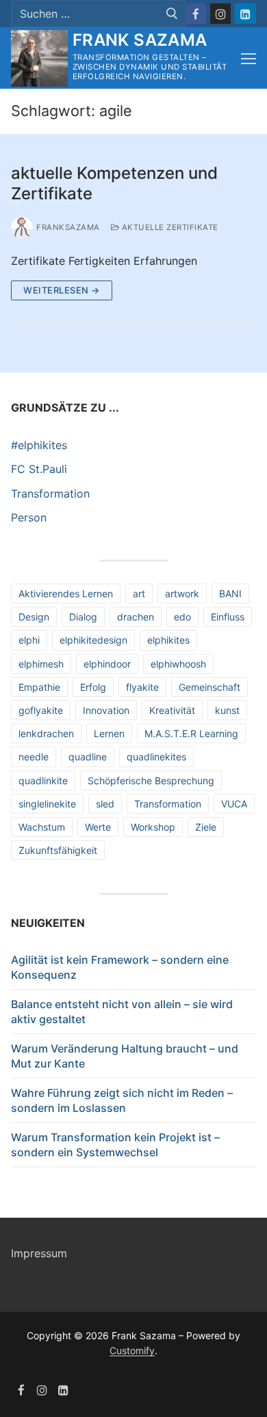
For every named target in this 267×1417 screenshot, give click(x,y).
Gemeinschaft (209, 687)
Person (29, 517)
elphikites (168, 640)
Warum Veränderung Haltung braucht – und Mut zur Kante (124, 1056)
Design (33, 616)
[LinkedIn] (245, 14)
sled (105, 804)
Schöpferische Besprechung (151, 780)
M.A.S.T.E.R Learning (191, 733)
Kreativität (172, 710)
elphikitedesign (93, 640)
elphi (29, 640)
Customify (132, 1350)
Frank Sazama (140, 40)
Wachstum (41, 827)
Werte (98, 827)
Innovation (106, 710)
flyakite (142, 687)
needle (33, 756)
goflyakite (40, 710)
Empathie (39, 687)
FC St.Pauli (39, 469)
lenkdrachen (46, 733)
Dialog (83, 616)
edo (182, 616)
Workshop (153, 827)
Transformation (50, 493)
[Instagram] (220, 14)
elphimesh (41, 664)
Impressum (39, 1253)
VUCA (234, 804)
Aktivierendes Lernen (65, 593)
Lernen (109, 733)
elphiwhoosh (178, 664)
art (139, 593)
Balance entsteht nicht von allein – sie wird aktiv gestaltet (122, 1011)
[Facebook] (195, 14)
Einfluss (227, 616)
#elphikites (39, 445)
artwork (182, 593)
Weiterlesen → (61, 290)
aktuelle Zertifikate (168, 227)
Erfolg (93, 687)
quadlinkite (43, 780)
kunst (227, 710)
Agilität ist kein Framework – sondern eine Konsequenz (120, 967)
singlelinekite (47, 804)
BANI (230, 593)
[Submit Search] (171, 14)
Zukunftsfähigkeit (57, 850)
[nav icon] (248, 58)
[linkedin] (63, 1390)
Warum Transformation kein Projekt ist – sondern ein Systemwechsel (115, 1144)
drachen (135, 616)
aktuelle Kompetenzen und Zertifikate (114, 183)
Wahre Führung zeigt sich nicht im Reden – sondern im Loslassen (122, 1100)
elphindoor (107, 664)
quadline (87, 756)
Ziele (205, 827)
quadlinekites (156, 756)
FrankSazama (68, 227)
